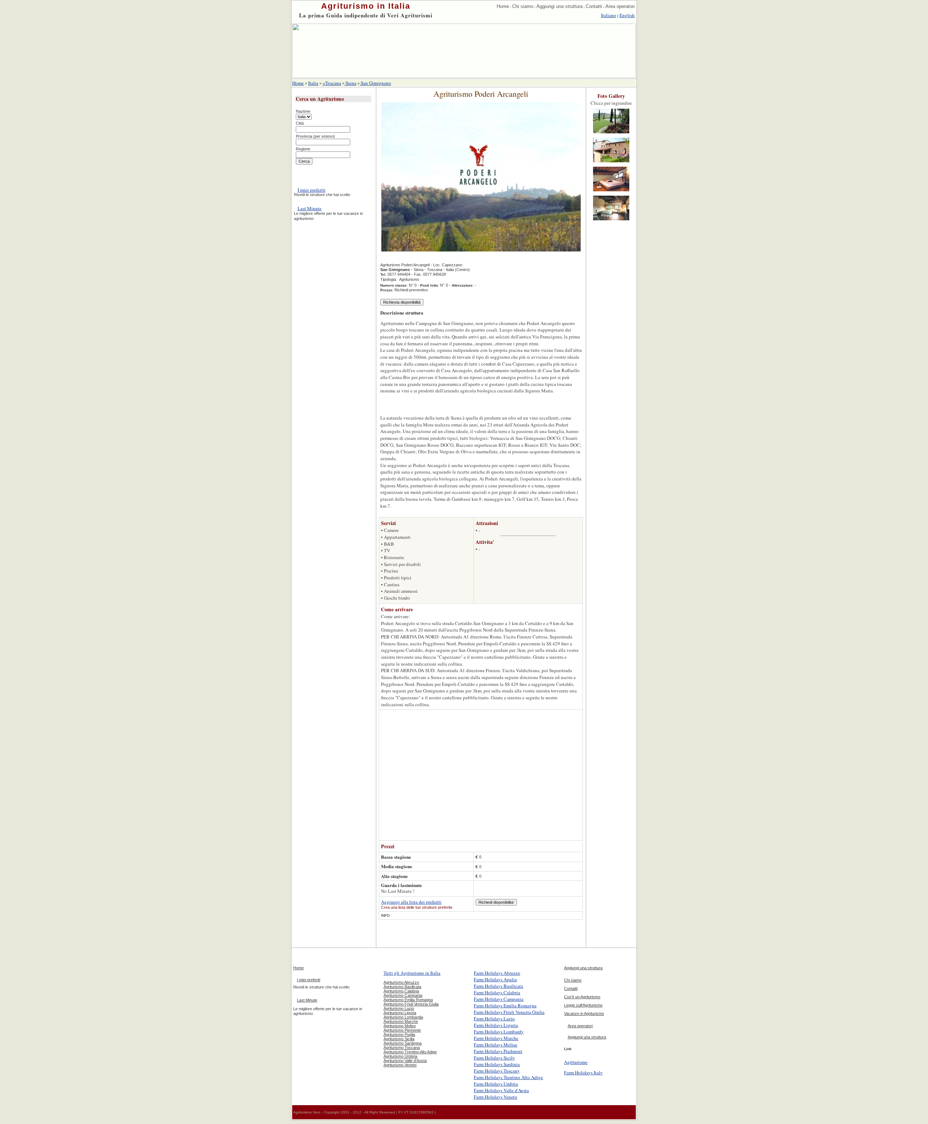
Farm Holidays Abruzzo (497, 973)
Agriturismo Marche (401, 1021)
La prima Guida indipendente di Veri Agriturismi (365, 15)
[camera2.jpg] (611, 220)
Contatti (594, 6)
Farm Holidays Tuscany (497, 1070)
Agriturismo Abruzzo (401, 982)
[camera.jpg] (611, 191)
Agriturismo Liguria (400, 1013)
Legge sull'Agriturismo (583, 1005)
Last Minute (310, 208)
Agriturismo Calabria (401, 991)
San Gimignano (375, 83)
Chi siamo (522, 6)
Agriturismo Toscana (402, 1047)
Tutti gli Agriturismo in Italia (412, 973)
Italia (313, 83)
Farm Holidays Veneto (495, 1097)
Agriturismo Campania (403, 995)
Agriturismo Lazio (399, 1008)
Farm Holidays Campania (498, 999)
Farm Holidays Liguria (496, 1025)
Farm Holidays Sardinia (497, 1064)
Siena (350, 83)
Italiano (608, 15)
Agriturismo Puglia (399, 1034)
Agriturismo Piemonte (402, 1030)
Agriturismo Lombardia (403, 1017)
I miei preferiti (312, 190)
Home (503, 6)
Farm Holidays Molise (495, 1044)
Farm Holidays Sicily (494, 1057)
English (627, 15)
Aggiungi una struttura (559, 6)
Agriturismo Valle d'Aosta (405, 1060)
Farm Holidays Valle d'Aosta (501, 1090)
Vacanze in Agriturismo (584, 1013)
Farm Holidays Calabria (497, 992)
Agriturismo (576, 1062)
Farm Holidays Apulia (495, 979)
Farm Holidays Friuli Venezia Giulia (509, 1012)
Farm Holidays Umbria (496, 1084)
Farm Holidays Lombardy (499, 1031)
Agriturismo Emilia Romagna (408, 1000)
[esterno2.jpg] (611, 162)
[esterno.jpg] (611, 133)
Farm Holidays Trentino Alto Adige (508, 1077)
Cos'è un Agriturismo (582, 997)
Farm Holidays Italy (583, 1072)
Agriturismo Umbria (400, 1056)
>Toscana (332, 83)
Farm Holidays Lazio (494, 1018)
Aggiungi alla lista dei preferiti (411, 902)
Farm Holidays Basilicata (498, 986)
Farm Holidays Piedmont (498, 1051)
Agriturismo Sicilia (399, 1039)
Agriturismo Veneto (400, 1065)
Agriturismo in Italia (365, 6)
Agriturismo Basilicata (402, 986)
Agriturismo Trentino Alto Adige (410, 1052)
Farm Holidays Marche (496, 1038)
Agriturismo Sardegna (403, 1043)
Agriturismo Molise (400, 1026)
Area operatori (620, 6)
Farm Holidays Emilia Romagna (505, 1005)
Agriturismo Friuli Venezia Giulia (411, 1004)
